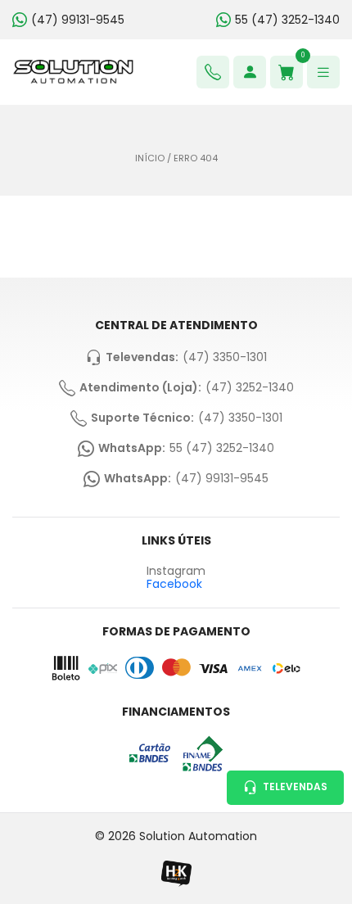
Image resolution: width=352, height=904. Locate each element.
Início (150, 158)
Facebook (174, 584)
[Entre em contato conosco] (212, 72)
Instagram (176, 571)
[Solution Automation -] (73, 72)
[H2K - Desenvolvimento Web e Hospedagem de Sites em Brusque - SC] (176, 873)
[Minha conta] (249, 72)
